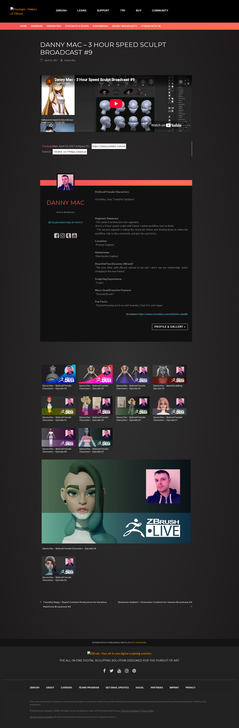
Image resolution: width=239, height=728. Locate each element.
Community (160, 10)
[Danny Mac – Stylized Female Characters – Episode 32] (132, 374)
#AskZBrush (100, 26)
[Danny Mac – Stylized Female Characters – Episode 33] (95, 374)
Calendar (37, 26)
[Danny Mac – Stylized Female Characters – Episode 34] (58, 374)
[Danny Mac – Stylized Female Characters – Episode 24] (116, 501)
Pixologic (47, 146)
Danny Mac (70, 60)
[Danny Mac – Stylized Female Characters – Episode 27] (169, 406)
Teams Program (89, 687)
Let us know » (139, 642)
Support (103, 10)
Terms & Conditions (129, 710)
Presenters (54, 26)
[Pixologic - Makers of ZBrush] (25, 11)
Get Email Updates (117, 687)
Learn (81, 10)
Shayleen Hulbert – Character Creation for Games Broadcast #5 (155, 602)
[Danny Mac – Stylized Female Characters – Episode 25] (95, 437)
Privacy (190, 687)
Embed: (46, 151)
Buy (138, 10)
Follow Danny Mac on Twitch (66, 222)
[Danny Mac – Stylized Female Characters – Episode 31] (58, 406)
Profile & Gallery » (169, 326)
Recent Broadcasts (124, 26)
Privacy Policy (147, 710)
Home (23, 26)
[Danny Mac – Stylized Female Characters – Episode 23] (58, 566)
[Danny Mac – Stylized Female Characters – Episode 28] (58, 437)
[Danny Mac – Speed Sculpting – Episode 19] (169, 374)
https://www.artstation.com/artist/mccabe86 (163, 314)
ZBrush (61, 10)
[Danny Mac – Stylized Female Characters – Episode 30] (95, 406)
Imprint (174, 687)
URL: (87, 146)
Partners (157, 687)
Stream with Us (151, 26)
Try (122, 10)
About (50, 687)
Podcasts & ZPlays (77, 26)
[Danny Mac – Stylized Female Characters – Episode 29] (132, 406)
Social (140, 687)
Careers (66, 687)
